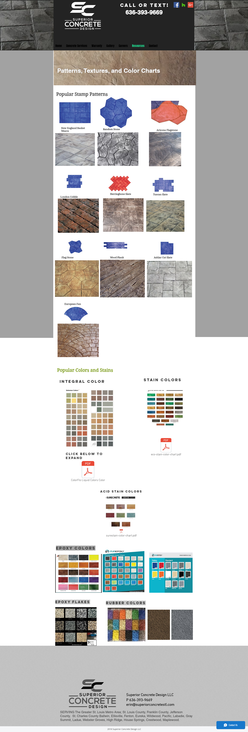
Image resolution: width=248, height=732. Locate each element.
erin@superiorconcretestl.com (150, 705)
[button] (76, 45)
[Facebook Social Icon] (176, 5)
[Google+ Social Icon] (190, 5)
